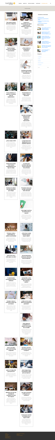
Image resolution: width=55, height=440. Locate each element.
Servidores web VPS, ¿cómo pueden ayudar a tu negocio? (26, 349)
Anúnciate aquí (7, 434)
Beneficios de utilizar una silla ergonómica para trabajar (11, 189)
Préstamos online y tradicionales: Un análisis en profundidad (11, 234)
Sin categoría (39, 64)
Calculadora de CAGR (41, 17)
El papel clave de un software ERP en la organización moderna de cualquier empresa (46, 33)
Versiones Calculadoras (20, 435)
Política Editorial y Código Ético (20, 433)
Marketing (25, 3)
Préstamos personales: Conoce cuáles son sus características (26, 72)
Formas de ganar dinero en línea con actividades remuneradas (46, 50)
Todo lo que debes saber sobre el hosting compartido (11, 349)
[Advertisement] (44, 76)
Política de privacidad (8, 436)
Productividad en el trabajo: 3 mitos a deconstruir (26, 94)
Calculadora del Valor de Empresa (42, 23)
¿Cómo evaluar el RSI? (11, 140)
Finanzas (20, 3)
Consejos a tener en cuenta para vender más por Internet (11, 302)
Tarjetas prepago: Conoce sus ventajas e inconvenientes (11, 49)
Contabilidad (38, 3)
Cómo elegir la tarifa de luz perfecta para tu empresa (26, 212)
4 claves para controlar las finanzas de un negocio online (26, 416)
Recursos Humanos (31, 3)
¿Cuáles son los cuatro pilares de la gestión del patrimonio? (26, 302)
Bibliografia (18, 434)
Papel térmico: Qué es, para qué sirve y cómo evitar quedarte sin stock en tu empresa (46, 46)
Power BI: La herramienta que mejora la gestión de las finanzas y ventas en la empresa (26, 25)
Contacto (6, 433)
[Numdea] (10, 3)
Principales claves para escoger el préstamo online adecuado (26, 189)
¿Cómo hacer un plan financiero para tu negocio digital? (26, 234)
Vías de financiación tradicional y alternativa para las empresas (26, 257)
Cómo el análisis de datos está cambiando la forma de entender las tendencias (46, 28)
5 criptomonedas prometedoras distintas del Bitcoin (11, 279)
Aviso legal (6, 435)
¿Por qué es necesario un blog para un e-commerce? (26, 394)
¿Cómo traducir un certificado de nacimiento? (26, 49)
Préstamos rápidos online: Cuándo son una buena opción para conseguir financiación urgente (46, 37)
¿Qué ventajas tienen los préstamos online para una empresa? (26, 371)
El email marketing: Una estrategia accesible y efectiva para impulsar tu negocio (46, 42)
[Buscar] (51, 3)
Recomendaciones (45, 3)
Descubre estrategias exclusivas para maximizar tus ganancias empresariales (26, 118)
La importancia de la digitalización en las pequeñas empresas (26, 142)
